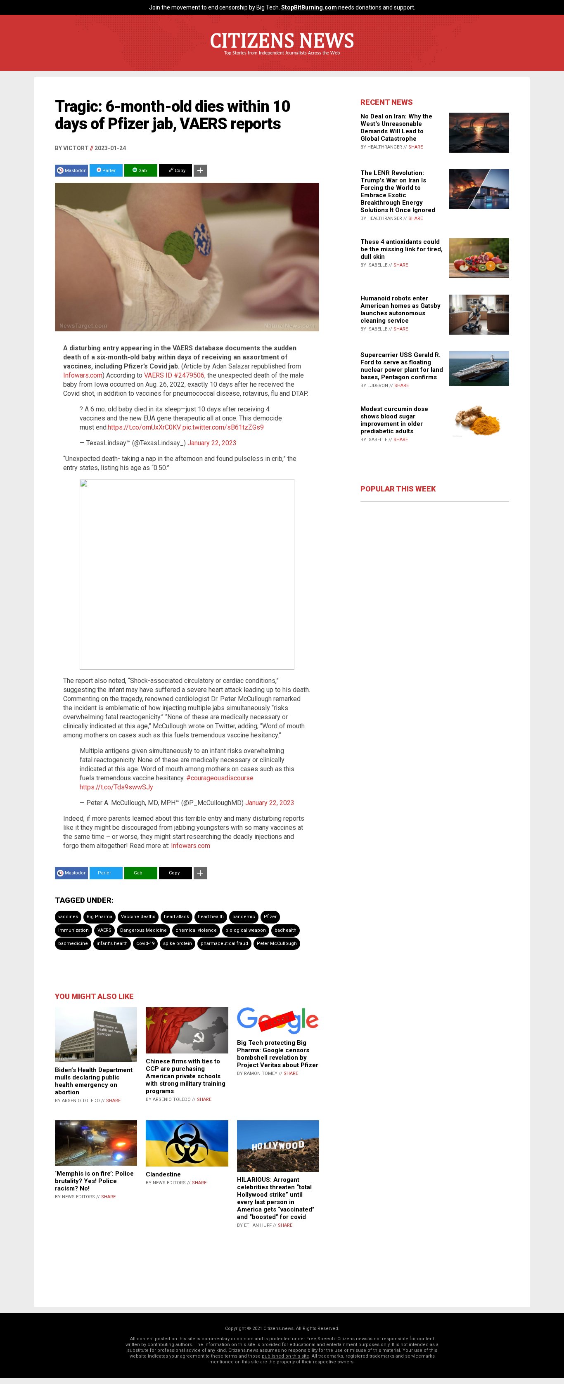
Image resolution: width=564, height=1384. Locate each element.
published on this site (285, 1356)
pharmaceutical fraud (224, 943)
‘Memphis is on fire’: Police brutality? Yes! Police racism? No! (94, 1181)
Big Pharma (99, 916)
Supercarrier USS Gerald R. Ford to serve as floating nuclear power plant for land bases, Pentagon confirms (401, 366)
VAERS (104, 930)
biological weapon (245, 930)
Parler (108, 170)
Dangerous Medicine (143, 930)
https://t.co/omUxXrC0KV (144, 427)
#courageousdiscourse (220, 778)
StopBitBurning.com (309, 7)
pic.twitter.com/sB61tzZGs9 (223, 427)
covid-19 (145, 943)
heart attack (176, 916)
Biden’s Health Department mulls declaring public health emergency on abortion (94, 1081)
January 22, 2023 (212, 443)
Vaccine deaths (138, 916)
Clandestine (163, 1174)
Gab (142, 170)
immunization (73, 930)
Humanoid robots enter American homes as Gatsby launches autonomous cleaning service (400, 309)
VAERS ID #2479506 (174, 375)
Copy (179, 170)
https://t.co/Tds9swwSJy (116, 787)
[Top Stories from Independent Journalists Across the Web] (282, 59)
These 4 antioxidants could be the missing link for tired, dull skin (401, 249)
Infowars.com (82, 375)
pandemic (243, 916)
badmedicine (73, 943)
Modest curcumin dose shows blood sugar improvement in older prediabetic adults (394, 420)
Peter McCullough (277, 943)
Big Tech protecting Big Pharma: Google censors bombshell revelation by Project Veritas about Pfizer (277, 1054)
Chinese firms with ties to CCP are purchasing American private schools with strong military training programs (185, 1076)
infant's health (112, 943)
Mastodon (76, 170)
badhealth (285, 930)
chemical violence (196, 930)
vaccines (68, 916)
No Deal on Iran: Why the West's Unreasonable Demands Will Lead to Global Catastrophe (396, 127)
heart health (211, 916)
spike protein (177, 943)
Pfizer (270, 916)
